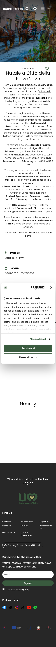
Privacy (24, 525)
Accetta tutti (28, 348)
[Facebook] (4, 607)
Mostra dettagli (38, 339)
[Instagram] (17, 607)
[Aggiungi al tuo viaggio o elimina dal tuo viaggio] (17, 414)
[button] (49, 8)
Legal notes (45, 521)
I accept (18, 589)
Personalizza (26, 357)
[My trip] (35, 8)
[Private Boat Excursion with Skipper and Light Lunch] (16, 365)
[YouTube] (29, 607)
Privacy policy (22, 589)
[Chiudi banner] (51, 288)
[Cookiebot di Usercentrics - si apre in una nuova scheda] (32, 288)
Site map (6, 521)
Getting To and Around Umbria (24, 545)
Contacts (6, 525)
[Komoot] (35, 607)
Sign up (28, 583)
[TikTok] (23, 607)
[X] (10, 607)
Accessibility (27, 521)
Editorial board (9, 532)
